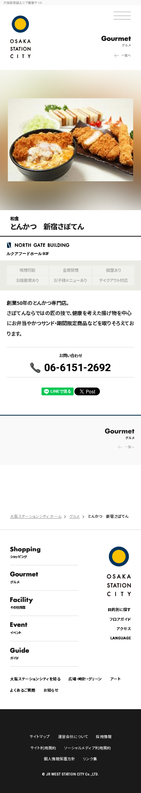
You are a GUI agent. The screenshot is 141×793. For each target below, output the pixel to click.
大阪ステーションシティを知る (35, 678)
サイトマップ (39, 736)
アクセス (123, 628)
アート (115, 678)
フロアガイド (120, 619)
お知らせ (51, 690)
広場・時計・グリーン (85, 678)
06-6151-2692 (77, 367)
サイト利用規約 (43, 748)
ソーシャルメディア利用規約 (87, 748)
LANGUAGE (120, 638)
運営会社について (73, 736)
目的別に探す (119, 609)
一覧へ (126, 55)
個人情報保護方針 (59, 758)
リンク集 (90, 758)
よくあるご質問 (22, 690)
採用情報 (104, 736)
